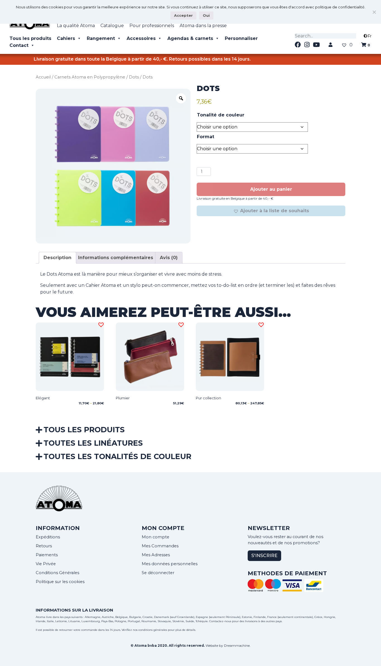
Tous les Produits (84, 429)
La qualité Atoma (76, 25)
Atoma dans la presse (203, 25)
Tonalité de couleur (220, 115)
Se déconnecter (158, 572)
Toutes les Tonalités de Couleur (117, 456)
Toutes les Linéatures (93, 443)
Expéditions (48, 537)
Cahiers (66, 38)
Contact (18, 45)
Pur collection (208, 398)
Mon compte (155, 537)
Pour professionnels (151, 25)
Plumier (123, 398)
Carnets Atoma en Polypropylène (89, 77)
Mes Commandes (160, 545)
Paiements (47, 554)
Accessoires (141, 38)
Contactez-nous (220, 621)
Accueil (43, 77)
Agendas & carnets (190, 38)
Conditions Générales (57, 572)
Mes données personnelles (169, 563)
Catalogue (112, 25)
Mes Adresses (156, 554)
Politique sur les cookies (60, 581)
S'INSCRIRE (264, 555)
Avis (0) (169, 257)
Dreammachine (237, 645)
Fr (370, 36)
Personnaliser (241, 38)
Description (57, 257)
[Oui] (374, 12)
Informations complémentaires (115, 257)
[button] (271, 211)
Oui (206, 15)
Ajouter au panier (271, 189)
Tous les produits (30, 38)
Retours (44, 545)
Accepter (183, 15)
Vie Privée (46, 563)
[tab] (57, 258)
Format (205, 136)
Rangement (101, 38)
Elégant (43, 398)
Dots (134, 77)
